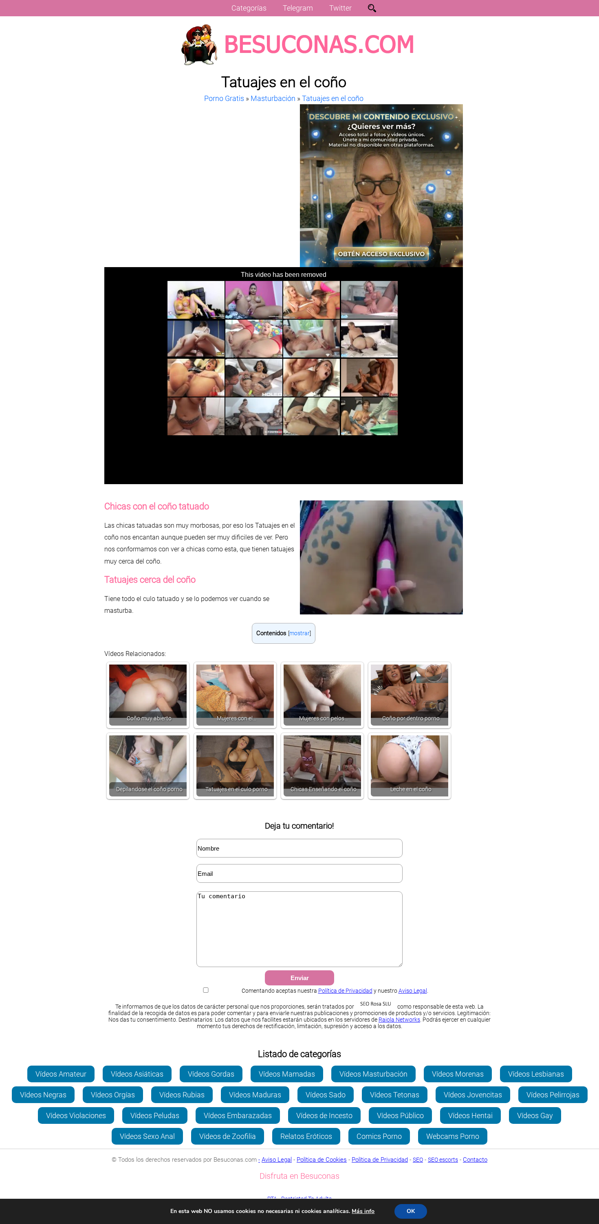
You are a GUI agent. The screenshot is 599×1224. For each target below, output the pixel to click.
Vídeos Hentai (470, 1115)
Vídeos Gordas (211, 1074)
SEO (418, 1159)
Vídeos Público (400, 1115)
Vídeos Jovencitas (473, 1094)
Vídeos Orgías (113, 1094)
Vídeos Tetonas (394, 1094)
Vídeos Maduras (255, 1094)
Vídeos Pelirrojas (552, 1094)
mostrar (299, 633)
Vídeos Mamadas (287, 1074)
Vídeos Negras (43, 1094)
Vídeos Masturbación (373, 1074)
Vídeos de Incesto (324, 1115)
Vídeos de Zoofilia (227, 1136)
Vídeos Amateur (60, 1074)
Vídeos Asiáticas (137, 1074)
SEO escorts (443, 1159)
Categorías (248, 8)
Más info (363, 1211)
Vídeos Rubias (182, 1094)
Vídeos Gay (535, 1115)
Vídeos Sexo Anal (147, 1136)
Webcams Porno (452, 1136)
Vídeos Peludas (154, 1115)
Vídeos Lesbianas (536, 1074)
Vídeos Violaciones (76, 1115)
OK (411, 1211)
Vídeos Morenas (458, 1074)
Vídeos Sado (326, 1094)
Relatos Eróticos (306, 1136)
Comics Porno (379, 1136)
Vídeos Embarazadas (238, 1115)
